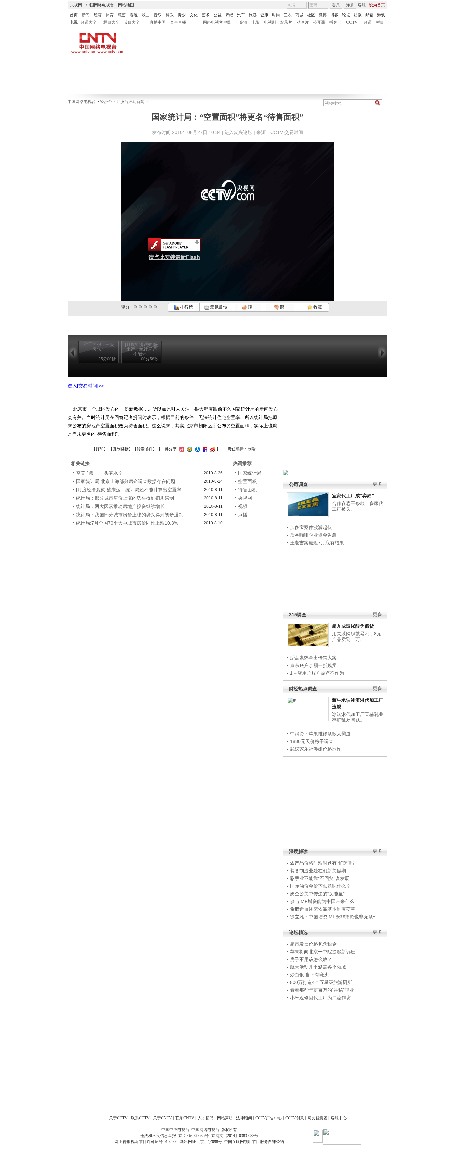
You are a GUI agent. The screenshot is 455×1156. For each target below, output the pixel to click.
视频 (242, 506)
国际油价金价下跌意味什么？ (320, 886)
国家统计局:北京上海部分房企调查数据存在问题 (125, 481)
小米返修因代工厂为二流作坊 (320, 997)
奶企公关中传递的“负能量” (317, 893)
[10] (155, 306)
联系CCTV (140, 1118)
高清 (243, 22)
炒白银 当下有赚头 (309, 974)
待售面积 (247, 489)
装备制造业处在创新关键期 (318, 870)
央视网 (76, 5)
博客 (334, 15)
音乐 (158, 15)
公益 (218, 15)
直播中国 (158, 22)
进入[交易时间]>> (86, 385)
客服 (362, 5)
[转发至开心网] (181, 449)
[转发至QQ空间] (188, 449)
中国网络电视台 (100, 5)
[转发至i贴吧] (204, 449)
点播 (242, 514)
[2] (135, 306)
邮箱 (369, 15)
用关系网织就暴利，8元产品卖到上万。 (356, 636)
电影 (256, 22)
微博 (323, 15)
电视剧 (270, 22)
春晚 (134, 15)
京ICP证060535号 (193, 1135)
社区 (311, 15)
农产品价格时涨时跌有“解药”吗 (322, 863)
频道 (368, 22)
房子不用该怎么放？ (311, 959)
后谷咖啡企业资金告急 (313, 535)
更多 (377, 484)
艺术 (206, 15)
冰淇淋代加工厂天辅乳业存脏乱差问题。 (357, 717)
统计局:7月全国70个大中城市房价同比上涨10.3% (127, 523)
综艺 (122, 15)
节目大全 (132, 22)
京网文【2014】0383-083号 (234, 1135)
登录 (336, 5)
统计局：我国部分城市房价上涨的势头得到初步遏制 (129, 514)
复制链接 (121, 449)
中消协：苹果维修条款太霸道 (320, 733)
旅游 (253, 15)
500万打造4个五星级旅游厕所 (321, 982)
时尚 (276, 15)
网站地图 (126, 5)
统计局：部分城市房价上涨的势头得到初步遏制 (125, 498)
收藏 (317, 307)
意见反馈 (218, 307)
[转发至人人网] (196, 449)
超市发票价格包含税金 (313, 944)
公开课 (319, 22)
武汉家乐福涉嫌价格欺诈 (315, 749)
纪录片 (286, 22)
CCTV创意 (294, 1118)
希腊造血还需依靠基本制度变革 (322, 909)
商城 (299, 15)
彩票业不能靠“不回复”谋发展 (319, 878)
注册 (350, 5)
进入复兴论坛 (238, 132)
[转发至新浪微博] (211, 449)
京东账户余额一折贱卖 (313, 665)
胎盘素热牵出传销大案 (313, 657)
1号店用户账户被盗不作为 (317, 673)
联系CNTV (184, 1118)
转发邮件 (145, 449)
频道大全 (89, 22)
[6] (145, 306)
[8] (150, 306)
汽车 (241, 15)
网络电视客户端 (217, 22)
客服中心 (339, 1118)
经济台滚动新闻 (130, 101)
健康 (264, 15)
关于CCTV (118, 1118)
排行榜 (186, 307)
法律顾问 (244, 1118)
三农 (288, 15)
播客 (333, 22)
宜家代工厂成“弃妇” (353, 495)
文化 (194, 15)
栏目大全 (111, 22)
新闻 (86, 15)
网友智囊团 (317, 1118)
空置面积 (247, 481)
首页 (74, 15)
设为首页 (377, 5)
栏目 (380, 22)
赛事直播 (178, 22)
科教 (170, 15)
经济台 (106, 101)
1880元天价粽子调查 (311, 741)
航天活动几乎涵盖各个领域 (318, 967)
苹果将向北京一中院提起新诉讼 (322, 951)
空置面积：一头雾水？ (99, 473)
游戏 (381, 15)
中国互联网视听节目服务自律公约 (254, 1141)
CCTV (352, 22)
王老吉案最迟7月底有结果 (317, 542)
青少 (182, 15)
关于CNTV (162, 1118)
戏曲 (146, 15)
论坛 (346, 15)
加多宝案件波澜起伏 (311, 527)
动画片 (303, 22)
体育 (110, 15)
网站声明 (225, 1118)
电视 (74, 22)
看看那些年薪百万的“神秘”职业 (322, 990)
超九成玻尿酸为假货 (353, 626)
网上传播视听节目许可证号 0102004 (146, 1141)
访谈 (358, 15)
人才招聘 (206, 1118)
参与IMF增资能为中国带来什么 (322, 901)
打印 (100, 449)
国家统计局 (249, 473)
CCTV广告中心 (268, 1118)
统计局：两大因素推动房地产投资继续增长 (120, 506)
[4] (140, 306)
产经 (229, 15)
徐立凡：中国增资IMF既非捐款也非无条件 (334, 916)
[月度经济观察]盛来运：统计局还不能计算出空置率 (128, 489)
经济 (98, 15)
